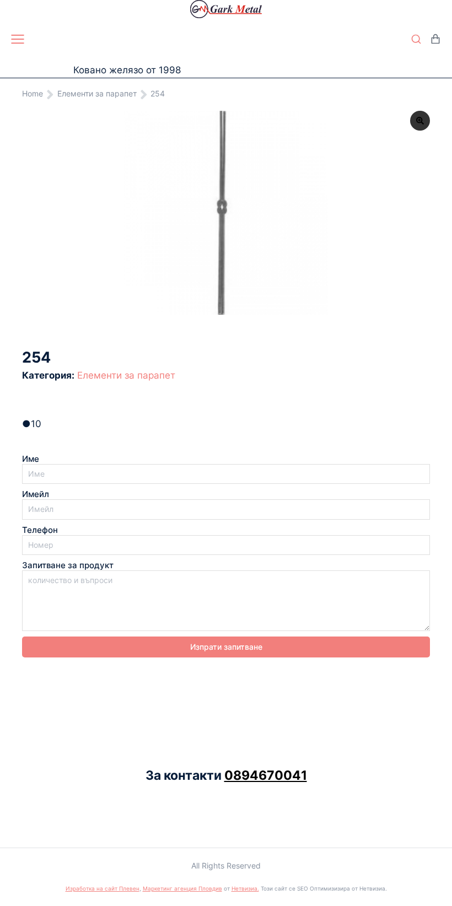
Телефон (40, 530)
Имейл (35, 494)
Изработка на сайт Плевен (102, 888)
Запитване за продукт (68, 565)
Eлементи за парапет (126, 375)
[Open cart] (435, 39)
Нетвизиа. (245, 888)
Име (30, 459)
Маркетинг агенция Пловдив (182, 888)
